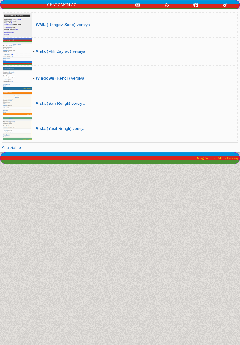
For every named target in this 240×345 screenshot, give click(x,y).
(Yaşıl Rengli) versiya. (61, 128)
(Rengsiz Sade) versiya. (63, 24)
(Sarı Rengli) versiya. (61, 103)
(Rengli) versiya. (60, 78)
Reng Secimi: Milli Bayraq (217, 158)
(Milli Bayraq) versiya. (61, 51)
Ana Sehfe (11, 147)
